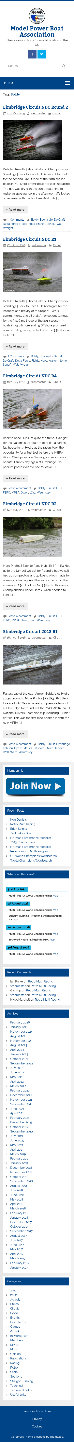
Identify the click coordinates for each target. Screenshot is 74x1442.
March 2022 (18, 1086)
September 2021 (21, 1104)
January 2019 (19, 1163)
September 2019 (21, 1131)
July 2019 (16, 1136)
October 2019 (19, 1127)
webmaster (38, 113)
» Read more (15, 209)
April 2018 (16, 1204)
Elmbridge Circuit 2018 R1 (30, 631)
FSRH (59, 488)
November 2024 (21, 1031)
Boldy (34, 219)
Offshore (39, 748)
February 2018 (19, 1213)
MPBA (15, 492)
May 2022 (16, 1077)
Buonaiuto (46, 219)
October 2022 (19, 1059)
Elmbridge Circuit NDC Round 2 (35, 107)
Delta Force (10, 223)
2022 (13, 1295)
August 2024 (18, 1036)
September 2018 (21, 1181)
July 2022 (16, 1068)
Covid (14, 1313)
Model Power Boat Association (37, 31)
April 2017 (16, 1254)
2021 (13, 1290)
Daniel (58, 356)
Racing (15, 1363)
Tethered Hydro (21, 1390)
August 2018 (18, 1186)
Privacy (37, 1419)
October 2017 (19, 1226)
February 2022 (20, 1090)
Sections (16, 1376)
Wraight (8, 228)
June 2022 (17, 1072)
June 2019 (17, 1140)
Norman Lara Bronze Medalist (30, 838)
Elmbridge (63, 744)
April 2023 (17, 1050)
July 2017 (16, 1240)
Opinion (15, 1354)
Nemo (63, 360)
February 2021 (19, 1118)
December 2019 (21, 1122)
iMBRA (14, 1331)
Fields (23, 223)
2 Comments (16, 356)
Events (15, 1317)
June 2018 (17, 1195)
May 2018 (16, 1199)
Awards (15, 1299)
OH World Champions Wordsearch (33, 856)
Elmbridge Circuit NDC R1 (29, 239)
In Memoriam (19, 1336)
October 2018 (19, 1177)
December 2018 (21, 1167)
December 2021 (21, 1095)
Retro (14, 1367)
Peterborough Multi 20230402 (30, 851)
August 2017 (18, 1236)
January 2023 (19, 1054)
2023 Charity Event (23, 842)
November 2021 (21, 1099)
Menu (8, 83)
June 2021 (17, 1109)
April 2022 (17, 1081)
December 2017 (21, 1222)
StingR (51, 223)
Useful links (18, 1394)
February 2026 (20, 1022)
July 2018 (16, 1190)
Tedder (59, 748)
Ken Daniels (18, 819)
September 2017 (21, 1231)
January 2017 (19, 1267)
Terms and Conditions (37, 1411)
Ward (13, 752)
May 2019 (16, 1145)
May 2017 (16, 1249)
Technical (16, 1385)
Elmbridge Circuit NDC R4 (30, 376)
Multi (13, 1349)
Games (15, 1326)
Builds (14, 1304)
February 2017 (19, 1263)
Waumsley (44, 492)
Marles (27, 748)
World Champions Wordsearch (31, 860)
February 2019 (19, 1158)
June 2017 (17, 1245)
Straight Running (21, 1381)
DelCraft (59, 219)
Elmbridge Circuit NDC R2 (30, 503)
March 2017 (18, 1258)
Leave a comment (19, 488)
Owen (24, 492)
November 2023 (21, 1041)
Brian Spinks (18, 829)
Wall (59, 223)
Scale (14, 1372)
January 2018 (19, 1217)
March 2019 (18, 1154)
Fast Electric (18, 1322)
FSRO (6, 492)
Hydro (18, 748)
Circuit (56, 113)
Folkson (8, 748)
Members (16, 1340)
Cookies (37, 1426)
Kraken (40, 223)
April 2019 (16, 1149)
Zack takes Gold (21, 833)
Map (55, 895)
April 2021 (16, 1113)
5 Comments (16, 219)
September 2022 (21, 1063)
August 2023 (18, 1045)
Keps (31, 223)
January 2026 (19, 1027)
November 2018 (21, 1172)
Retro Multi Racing (22, 824)
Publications (18, 1358)
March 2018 (18, 1208)
